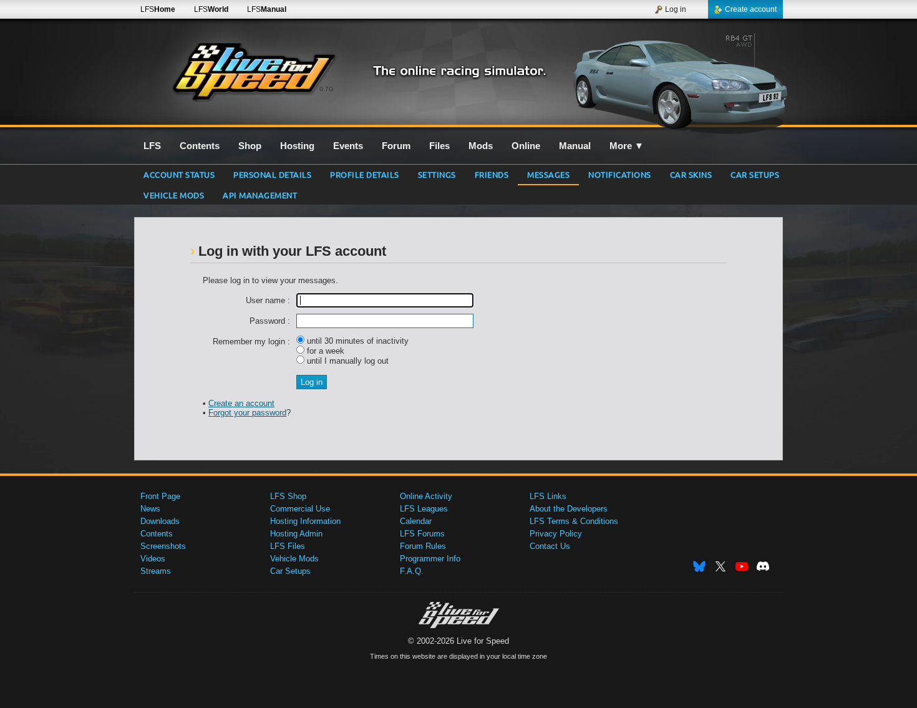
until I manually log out (346, 361)
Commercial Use (300, 508)
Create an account (241, 403)
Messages (548, 174)
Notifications (619, 174)
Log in (675, 9)
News (150, 508)
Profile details (364, 174)
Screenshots (163, 546)
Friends (492, 174)
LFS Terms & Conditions (574, 521)
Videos (152, 558)
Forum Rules (423, 546)
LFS (157, 9)
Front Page (160, 496)
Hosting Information (305, 521)
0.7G (326, 88)
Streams (155, 571)
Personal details (272, 174)
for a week (324, 351)
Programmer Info (430, 558)
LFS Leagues (424, 508)
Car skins (691, 174)
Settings (437, 174)
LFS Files (287, 546)
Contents (156, 533)
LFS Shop (288, 496)
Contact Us (550, 546)
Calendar (416, 521)
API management (260, 195)
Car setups (754, 174)
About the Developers (569, 508)
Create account (751, 9)
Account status (179, 174)
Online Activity (426, 496)
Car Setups (290, 571)
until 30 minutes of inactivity (356, 341)
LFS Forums (422, 533)
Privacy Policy (556, 533)
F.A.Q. (412, 571)
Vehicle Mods (173, 195)
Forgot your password (247, 412)
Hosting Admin (296, 533)
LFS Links (548, 496)
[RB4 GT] (675, 79)
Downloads (160, 521)
